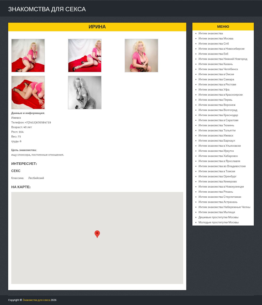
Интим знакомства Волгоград (218, 110)
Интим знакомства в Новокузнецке (221, 186)
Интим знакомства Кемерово (218, 181)
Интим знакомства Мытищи (217, 212)
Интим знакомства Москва (216, 38)
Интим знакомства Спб (214, 43)
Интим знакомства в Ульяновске (220, 145)
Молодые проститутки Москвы (219, 222)
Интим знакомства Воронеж (217, 105)
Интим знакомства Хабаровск (218, 156)
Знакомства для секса (47, 9)
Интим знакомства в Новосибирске (222, 48)
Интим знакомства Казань (216, 64)
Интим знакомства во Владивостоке (222, 166)
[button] (97, 234)
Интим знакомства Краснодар (218, 115)
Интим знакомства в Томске (217, 171)
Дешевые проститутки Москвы (218, 217)
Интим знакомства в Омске (216, 74)
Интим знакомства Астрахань (218, 202)
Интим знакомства (211, 33)
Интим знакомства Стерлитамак (220, 197)
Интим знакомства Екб (213, 54)
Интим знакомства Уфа (214, 89)
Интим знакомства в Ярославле (219, 161)
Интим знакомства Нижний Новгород (223, 59)
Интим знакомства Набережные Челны (224, 207)
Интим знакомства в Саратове (218, 120)
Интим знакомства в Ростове (217, 84)
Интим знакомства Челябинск (218, 69)
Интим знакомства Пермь (215, 100)
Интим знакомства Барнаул (217, 140)
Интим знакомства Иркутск (216, 151)
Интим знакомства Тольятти (217, 130)
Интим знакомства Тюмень (216, 125)
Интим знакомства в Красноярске (221, 94)
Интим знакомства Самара (216, 79)
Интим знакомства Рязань (216, 191)
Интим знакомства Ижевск (216, 135)
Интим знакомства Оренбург (217, 176)
